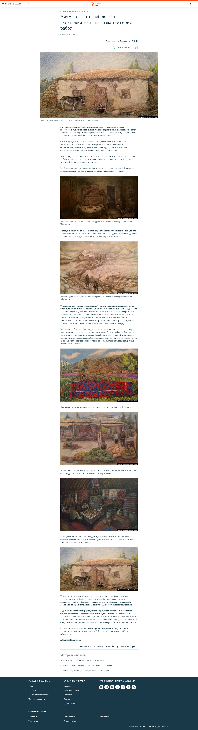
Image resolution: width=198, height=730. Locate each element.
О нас (30, 686)
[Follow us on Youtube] (101, 687)
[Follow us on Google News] (128, 687)
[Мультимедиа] (190, 4)
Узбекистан (105, 717)
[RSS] (134, 687)
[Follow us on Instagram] (106, 687)
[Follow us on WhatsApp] (123, 687)
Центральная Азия (71, 690)
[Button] (109, 41)
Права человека (70, 703)
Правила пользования (37, 699)
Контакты (32, 690)
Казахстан (32, 717)
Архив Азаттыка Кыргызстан (74, 11)
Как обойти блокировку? (38, 695)
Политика (68, 695)
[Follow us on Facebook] (112, 687)
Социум (67, 699)
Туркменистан (70, 721)
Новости (67, 686)
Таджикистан (70, 717)
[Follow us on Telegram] (117, 687)
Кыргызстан (33, 721)
